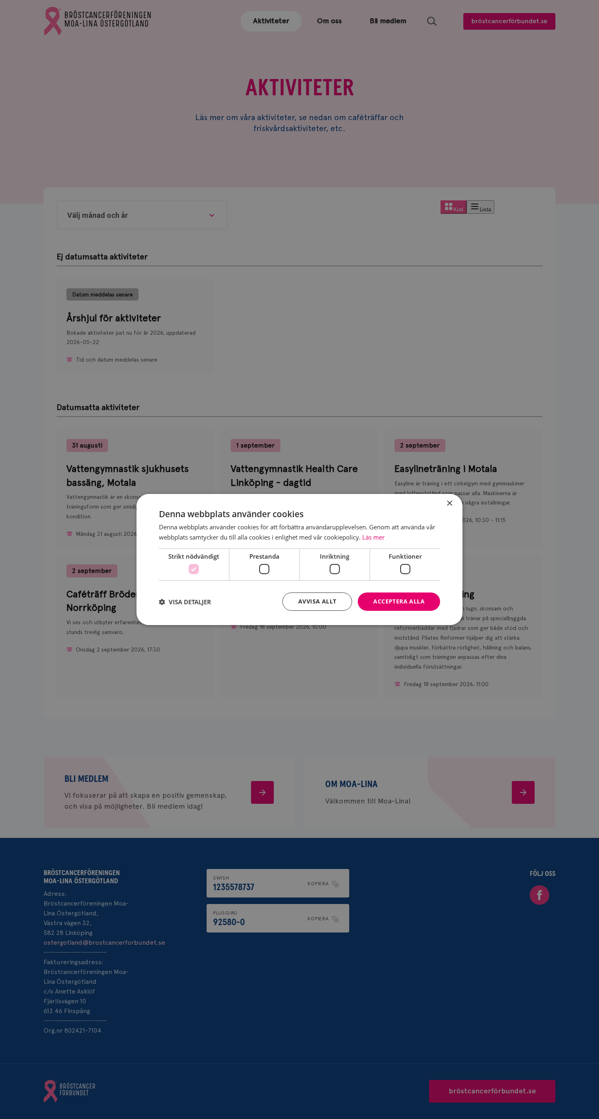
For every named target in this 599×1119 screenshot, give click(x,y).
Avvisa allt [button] (317, 601)
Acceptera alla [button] (399, 601)
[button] (185, 602)
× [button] (449, 503)
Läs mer (373, 537)
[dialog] (299, 559)
